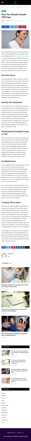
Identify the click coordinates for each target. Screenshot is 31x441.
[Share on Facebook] (5, 26)
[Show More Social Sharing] (28, 26)
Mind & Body (5, 412)
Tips (3, 422)
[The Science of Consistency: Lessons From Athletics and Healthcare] (15, 299)
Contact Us (20, 432)
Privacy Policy (11, 432)
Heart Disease (5, 405)
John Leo (8, 20)
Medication (4, 410)
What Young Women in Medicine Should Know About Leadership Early (19, 371)
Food (3, 400)
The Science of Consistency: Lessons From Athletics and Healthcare (18, 362)
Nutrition (4, 417)
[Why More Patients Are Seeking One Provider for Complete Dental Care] (15, 275)
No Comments (23, 20)
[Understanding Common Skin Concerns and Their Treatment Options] (6, 380)
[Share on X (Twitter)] (14, 26)
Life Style (4, 407)
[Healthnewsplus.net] (15, 2)
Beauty (3, 393)
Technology (4, 420)
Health (3, 403)
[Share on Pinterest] (22, 26)
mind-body (4, 415)
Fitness (3, 398)
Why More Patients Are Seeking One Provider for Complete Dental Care (20, 352)
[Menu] (2, 2)
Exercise (4, 395)
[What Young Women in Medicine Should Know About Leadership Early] (15, 324)
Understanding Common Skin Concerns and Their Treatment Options (19, 380)
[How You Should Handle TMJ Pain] (15, 39)
